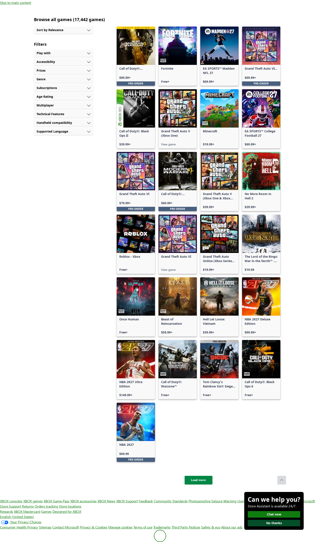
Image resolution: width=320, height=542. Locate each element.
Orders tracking (46, 506)
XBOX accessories (83, 501)
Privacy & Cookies (93, 527)
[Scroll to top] (281, 480)
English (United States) (17, 516)
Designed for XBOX (66, 511)
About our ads (232, 527)
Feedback (146, 501)
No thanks (274, 523)
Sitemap (45, 527)
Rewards (6, 511)
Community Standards (171, 501)
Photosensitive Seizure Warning (212, 501)
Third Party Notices (186, 527)
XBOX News (106, 501)
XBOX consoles (11, 501)
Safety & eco (210, 527)
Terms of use (142, 527)
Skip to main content (15, 2)
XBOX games (33, 501)
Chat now (274, 514)
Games (46, 511)
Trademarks (162, 527)
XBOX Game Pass (56, 501)
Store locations (70, 506)
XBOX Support (127, 501)
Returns (28, 506)
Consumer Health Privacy (19, 527)
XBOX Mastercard (27, 511)
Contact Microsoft (65, 527)
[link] (136, 56)
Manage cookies (120, 527)
